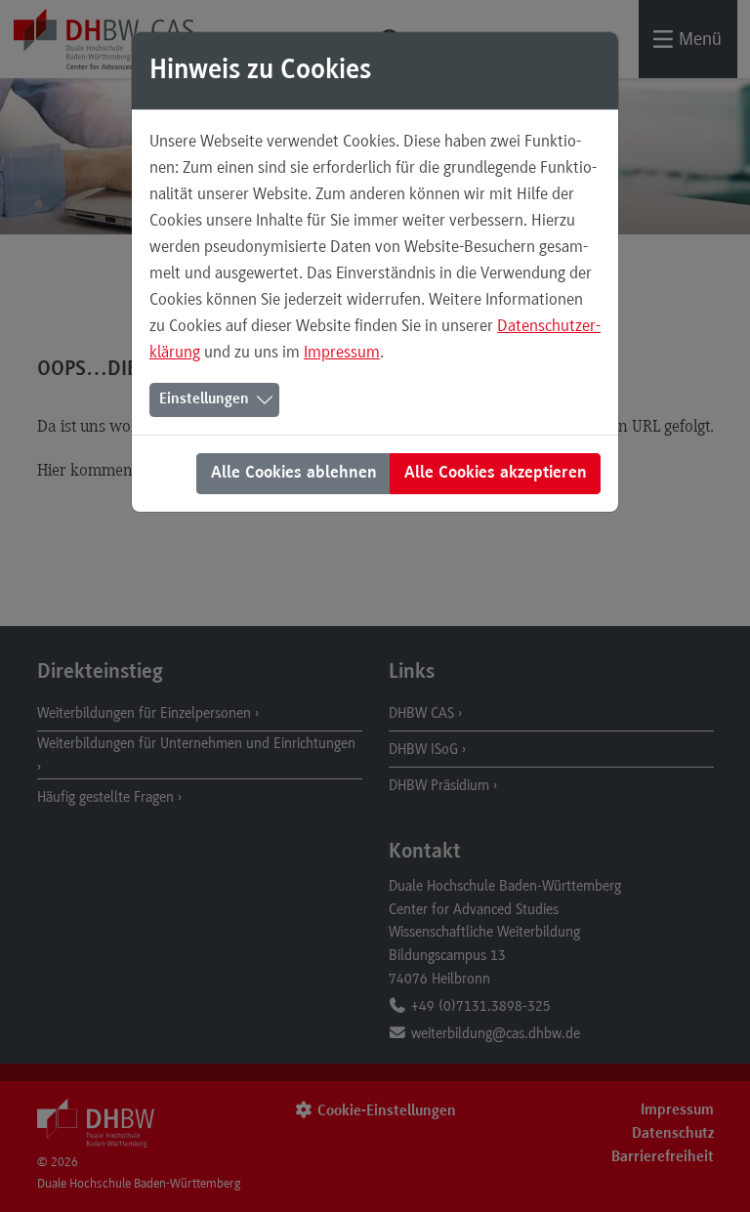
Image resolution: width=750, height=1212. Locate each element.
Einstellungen (204, 399)
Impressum (342, 351)
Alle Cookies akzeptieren (495, 473)
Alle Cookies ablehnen (294, 473)
